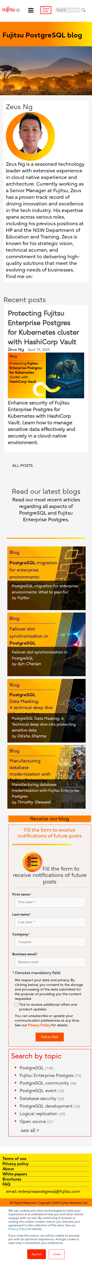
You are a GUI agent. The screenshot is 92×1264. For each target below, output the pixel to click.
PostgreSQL (36, 1068)
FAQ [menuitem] (6, 1184)
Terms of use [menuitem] (14, 1158)
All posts (22, 465)
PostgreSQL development (50, 1106)
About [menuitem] (8, 1168)
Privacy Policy (17, 1229)
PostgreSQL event (42, 1090)
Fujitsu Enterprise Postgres (50, 1075)
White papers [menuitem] (14, 1173)
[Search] (83, 10)
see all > (30, 1130)
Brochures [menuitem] (11, 1179)
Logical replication (42, 1113)
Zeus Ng (16, 349)
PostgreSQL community (48, 1083)
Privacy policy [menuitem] (15, 1163)
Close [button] (57, 1254)
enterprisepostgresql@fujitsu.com (49, 1191)
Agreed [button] (36, 1254)
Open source (36, 1121)
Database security (42, 1098)
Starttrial (45, 10)
